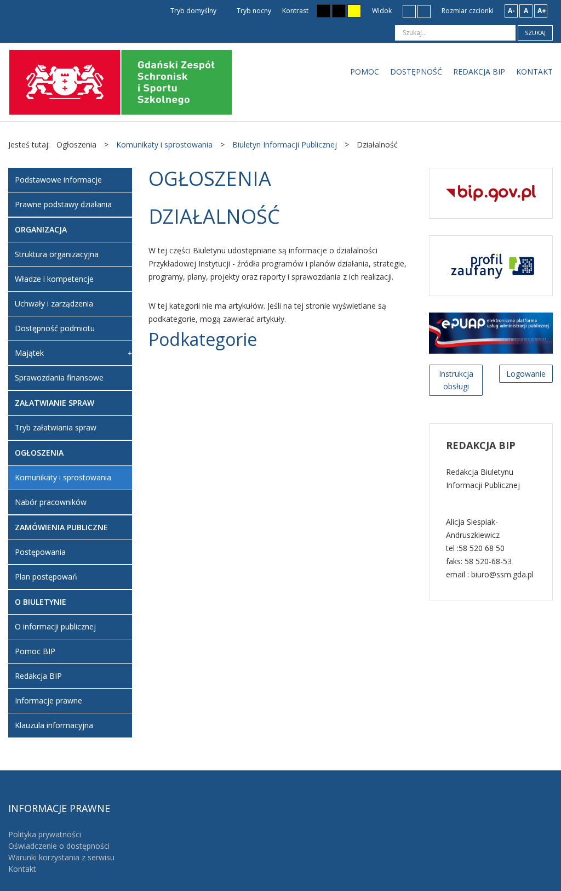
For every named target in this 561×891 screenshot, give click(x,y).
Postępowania (40, 552)
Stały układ (409, 11)
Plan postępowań (46, 576)
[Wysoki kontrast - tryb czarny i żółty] (339, 11)
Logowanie (526, 373)
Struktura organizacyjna (57, 254)
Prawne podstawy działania (63, 204)
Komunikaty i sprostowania (63, 477)
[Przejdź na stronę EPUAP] (491, 332)
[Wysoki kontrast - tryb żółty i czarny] (354, 11)
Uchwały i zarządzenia (54, 303)
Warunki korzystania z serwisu (61, 857)
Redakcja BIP (38, 676)
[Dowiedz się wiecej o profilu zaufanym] (491, 264)
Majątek (29, 353)
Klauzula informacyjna (54, 725)
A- (511, 10)
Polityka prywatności (44, 834)
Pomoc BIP (35, 651)
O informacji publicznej (55, 626)
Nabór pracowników (51, 502)
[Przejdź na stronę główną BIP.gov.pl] (491, 192)
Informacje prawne (48, 700)
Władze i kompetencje (54, 279)
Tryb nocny (253, 10)
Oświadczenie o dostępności (59, 846)
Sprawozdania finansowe (59, 377)
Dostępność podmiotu (55, 328)
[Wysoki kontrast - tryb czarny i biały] (323, 11)
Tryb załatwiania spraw (55, 427)
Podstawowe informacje (58, 179)
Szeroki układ (424, 11)
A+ (541, 10)
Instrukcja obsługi (456, 380)
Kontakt (22, 869)
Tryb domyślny (192, 10)
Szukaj (535, 33)
